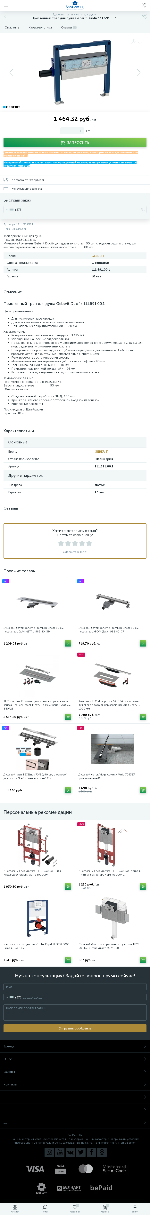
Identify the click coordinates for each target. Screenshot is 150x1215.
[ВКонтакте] (70, 1152)
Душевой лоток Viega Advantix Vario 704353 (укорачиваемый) (107, 776)
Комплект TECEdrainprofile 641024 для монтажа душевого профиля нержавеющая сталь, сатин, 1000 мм (109, 705)
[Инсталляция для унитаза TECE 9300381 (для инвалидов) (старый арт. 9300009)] (37, 845)
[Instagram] (49, 1152)
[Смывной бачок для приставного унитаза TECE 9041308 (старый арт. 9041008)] (112, 918)
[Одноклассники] (102, 1152)
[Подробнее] (68, 643)
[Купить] (68, 717)
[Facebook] (91, 1152)
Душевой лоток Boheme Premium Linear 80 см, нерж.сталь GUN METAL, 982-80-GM (34, 629)
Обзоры (9, 1072)
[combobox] (12, 209)
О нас (8, 1059)
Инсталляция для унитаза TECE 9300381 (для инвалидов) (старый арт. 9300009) (32, 872)
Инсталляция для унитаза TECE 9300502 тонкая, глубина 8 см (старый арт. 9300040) (110, 872)
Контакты (10, 1084)
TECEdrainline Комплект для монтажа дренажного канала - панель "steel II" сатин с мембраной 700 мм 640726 (37, 705)
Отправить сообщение (75, 1028)
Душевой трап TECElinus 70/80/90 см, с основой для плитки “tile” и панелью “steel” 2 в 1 (35, 776)
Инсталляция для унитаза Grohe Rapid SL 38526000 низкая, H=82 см (37, 946)
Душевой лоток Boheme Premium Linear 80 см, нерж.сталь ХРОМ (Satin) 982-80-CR (109, 629)
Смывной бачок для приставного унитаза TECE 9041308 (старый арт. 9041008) (109, 946)
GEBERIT (97, 256)
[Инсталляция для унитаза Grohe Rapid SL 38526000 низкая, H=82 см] (37, 918)
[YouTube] (59, 1152)
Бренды (9, 1046)
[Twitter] (81, 1152)
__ (5, 1097)
